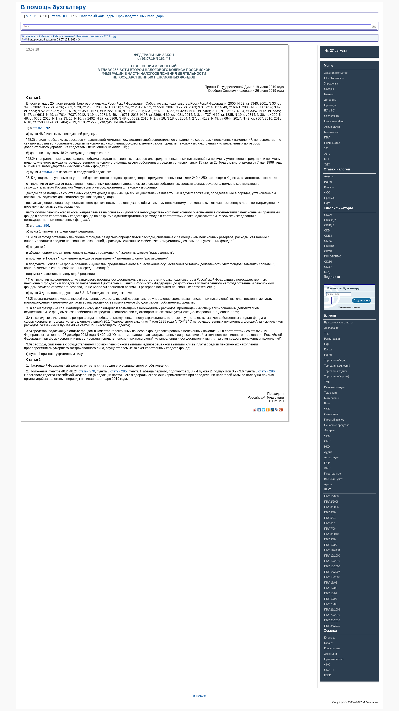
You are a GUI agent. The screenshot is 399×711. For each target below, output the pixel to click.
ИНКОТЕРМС (332, 256)
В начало (199, 695)
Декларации (331, 327)
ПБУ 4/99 (330, 512)
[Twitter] (263, 409)
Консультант (332, 648)
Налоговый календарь (96, 16)
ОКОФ (328, 251)
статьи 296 (266, 371)
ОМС (327, 441)
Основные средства (336, 425)
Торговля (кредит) (335, 371)
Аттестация (331, 457)
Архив (328, 484)
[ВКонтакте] (259, 409)
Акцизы (328, 176)
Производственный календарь (140, 16)
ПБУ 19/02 (330, 598)
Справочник (331, 115)
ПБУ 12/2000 (332, 555)
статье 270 (41, 128)
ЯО (326, 148)
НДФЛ (328, 181)
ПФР (327, 462)
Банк (327, 403)
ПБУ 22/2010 (332, 615)
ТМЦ (327, 381)
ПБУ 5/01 (330, 517)
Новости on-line (333, 121)
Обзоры (44, 36)
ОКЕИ (328, 235)
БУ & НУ (329, 110)
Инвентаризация (334, 387)
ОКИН (328, 261)
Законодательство (335, 72)
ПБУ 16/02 (330, 582)
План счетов (332, 142)
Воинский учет (333, 479)
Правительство (333, 659)
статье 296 (41, 225)
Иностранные (332, 473)
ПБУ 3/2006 (331, 507)
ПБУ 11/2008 (332, 550)
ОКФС (328, 240)
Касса (328, 349)
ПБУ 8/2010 (331, 534)
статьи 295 (50, 172)
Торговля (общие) (335, 360)
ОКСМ (328, 215)
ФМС (327, 468)
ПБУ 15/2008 (332, 577)
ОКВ (327, 230)
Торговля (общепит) (336, 376)
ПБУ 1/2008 (331, 496)
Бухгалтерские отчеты (338, 322)
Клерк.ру (329, 637)
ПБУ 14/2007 (332, 571)
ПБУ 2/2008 (331, 501)
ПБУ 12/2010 (332, 561)
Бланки (328, 94)
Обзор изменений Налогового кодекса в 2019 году (84, 36)
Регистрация (332, 338)
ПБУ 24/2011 (332, 625)
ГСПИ (327, 675)
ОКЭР (328, 266)
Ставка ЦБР (59, 16)
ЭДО (327, 164)
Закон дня (330, 653)
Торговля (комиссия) (337, 365)
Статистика (331, 414)
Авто (327, 153)
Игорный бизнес (334, 419)
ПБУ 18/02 (330, 593)
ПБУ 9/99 (330, 539)
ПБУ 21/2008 (332, 609)
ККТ (326, 159)
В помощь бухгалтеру (53, 7)
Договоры (330, 99)
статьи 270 (87, 371)
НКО (327, 446)
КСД (327, 272)
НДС (327, 203)
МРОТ (30, 16)
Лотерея (329, 430)
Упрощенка (331, 83)
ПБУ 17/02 (330, 588)
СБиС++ (329, 670)
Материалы (331, 398)
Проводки (330, 105)
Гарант (328, 643)
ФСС (327, 192)
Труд (327, 333)
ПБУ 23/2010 (332, 620)
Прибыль (329, 197)
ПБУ (327, 137)
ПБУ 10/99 (330, 544)
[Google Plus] (281, 409)
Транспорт (330, 392)
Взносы (329, 187)
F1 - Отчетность (334, 78)
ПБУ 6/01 (330, 523)
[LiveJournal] (277, 409)
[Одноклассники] (268, 409)
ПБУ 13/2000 (332, 566)
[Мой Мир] (272, 409)
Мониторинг (331, 132)
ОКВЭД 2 (330, 220)
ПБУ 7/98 (330, 528)
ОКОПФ (329, 246)
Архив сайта (332, 126)
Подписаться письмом (349, 307)
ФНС (327, 435)
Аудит (328, 452)
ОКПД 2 (329, 225)
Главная (30, 36)
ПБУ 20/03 (330, 604)
